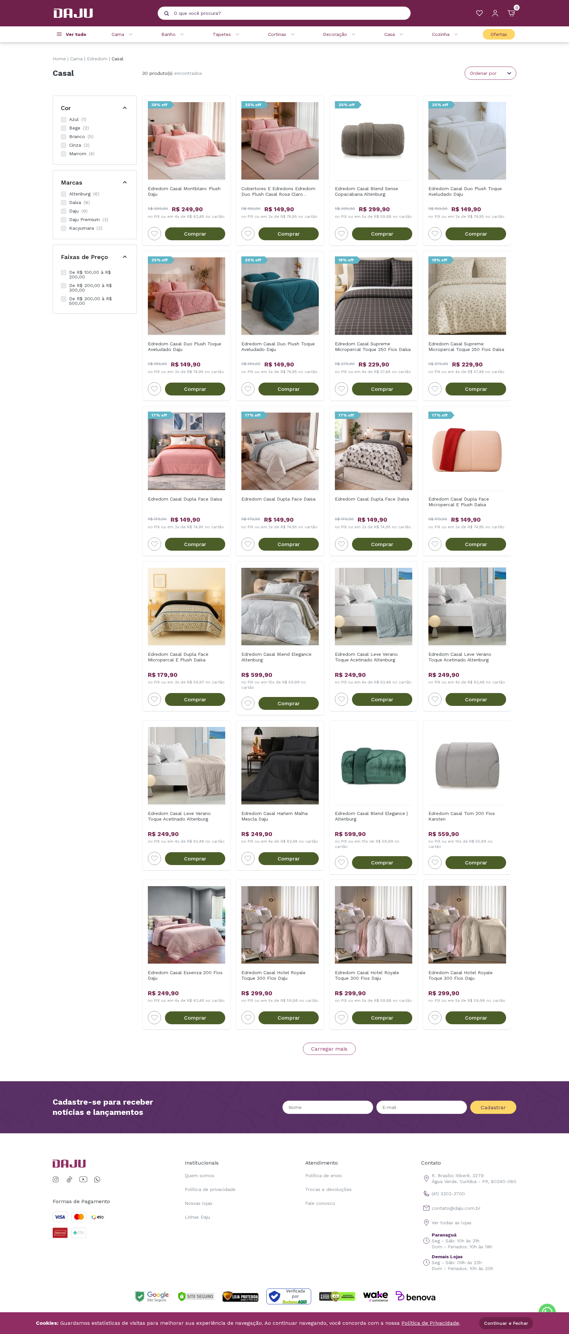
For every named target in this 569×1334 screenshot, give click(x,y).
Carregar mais (329, 1049)
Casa (389, 34)
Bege (79, 128)
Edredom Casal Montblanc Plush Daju (184, 191)
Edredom (97, 58)
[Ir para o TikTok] (69, 1179)
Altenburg (84, 193)
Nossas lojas (198, 1203)
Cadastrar (493, 1107)
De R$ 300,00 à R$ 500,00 (90, 300)
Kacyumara (85, 228)
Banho (168, 34)
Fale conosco (320, 1203)
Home (59, 58)
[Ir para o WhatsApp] (97, 1179)
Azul (77, 119)
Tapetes (222, 34)
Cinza (79, 145)
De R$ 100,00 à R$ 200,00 (90, 274)
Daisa (79, 202)
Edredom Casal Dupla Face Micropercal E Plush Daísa (458, 501)
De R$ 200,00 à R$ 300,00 (90, 287)
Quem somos (199, 1175)
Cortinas (277, 34)
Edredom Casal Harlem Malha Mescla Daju (274, 816)
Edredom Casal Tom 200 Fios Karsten (461, 816)
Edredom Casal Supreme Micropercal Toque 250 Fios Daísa (373, 346)
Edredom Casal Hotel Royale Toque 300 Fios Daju (273, 975)
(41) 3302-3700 (448, 1193)
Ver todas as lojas (452, 1222)
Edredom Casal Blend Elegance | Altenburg (371, 816)
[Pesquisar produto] (166, 13)
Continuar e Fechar (506, 1323)
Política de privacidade (210, 1189)
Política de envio (323, 1175)
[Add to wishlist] (154, 233)
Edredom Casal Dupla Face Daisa (185, 499)
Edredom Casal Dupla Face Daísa (372, 499)
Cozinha (440, 34)
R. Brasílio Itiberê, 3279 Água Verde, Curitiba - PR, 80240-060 (474, 1178)
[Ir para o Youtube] (83, 1179)
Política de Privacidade (430, 1323)
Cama (118, 34)
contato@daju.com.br (456, 1208)
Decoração (335, 34)
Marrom (82, 153)
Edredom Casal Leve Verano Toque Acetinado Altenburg (366, 657)
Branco (81, 136)
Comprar (195, 234)
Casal (117, 58)
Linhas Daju (197, 1217)
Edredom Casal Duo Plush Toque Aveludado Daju (465, 191)
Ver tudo (76, 34)
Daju (78, 211)
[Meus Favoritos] (479, 13)
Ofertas (499, 34)
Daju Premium (88, 219)
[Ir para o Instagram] (57, 1179)
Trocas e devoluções (328, 1189)
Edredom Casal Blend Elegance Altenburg (276, 657)
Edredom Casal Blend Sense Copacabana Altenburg (366, 191)
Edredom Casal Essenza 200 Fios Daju (185, 975)
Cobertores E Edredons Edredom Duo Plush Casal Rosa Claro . (278, 191)
